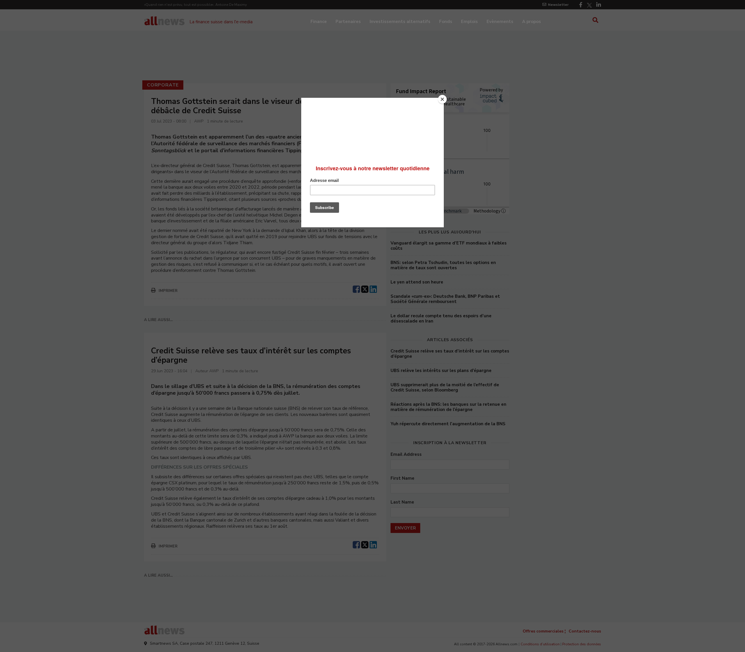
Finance (319, 21)
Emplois (469, 21)
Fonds (445, 21)
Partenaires (348, 21)
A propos (531, 21)
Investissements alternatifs (400, 21)
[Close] (442, 99)
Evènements (500, 21)
